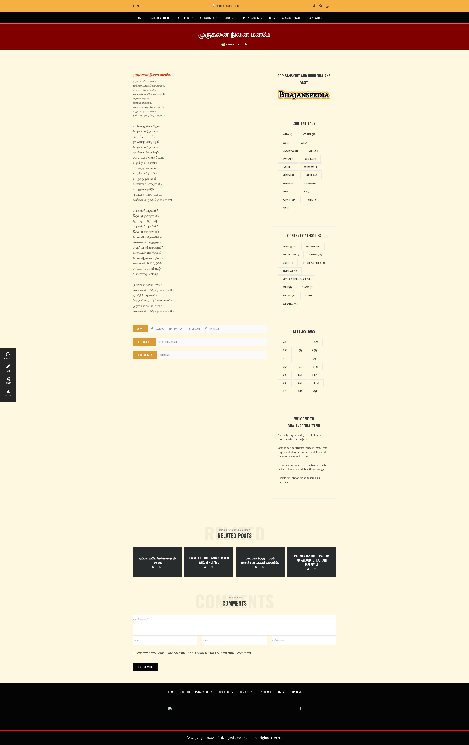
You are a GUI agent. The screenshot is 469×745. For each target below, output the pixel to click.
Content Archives (251, 18)
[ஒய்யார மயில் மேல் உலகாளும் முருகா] (157, 562)
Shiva (287, 191)
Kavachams (290, 271)
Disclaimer (265, 692)
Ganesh (314, 150)
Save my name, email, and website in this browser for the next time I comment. (194, 653)
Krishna (310, 158)
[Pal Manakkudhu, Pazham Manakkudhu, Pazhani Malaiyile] (311, 562)
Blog (272, 18)
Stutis (310, 295)
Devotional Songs (168, 342)
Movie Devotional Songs (297, 279)
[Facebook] (133, 6)
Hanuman (288, 158)
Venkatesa (289, 199)
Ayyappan (309, 134)
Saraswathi (311, 183)
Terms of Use (246, 692)
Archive (296, 692)
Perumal (288, 183)
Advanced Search (292, 18)
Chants (288, 262)
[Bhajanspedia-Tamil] (226, 5)
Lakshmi (288, 167)
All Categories (208, 18)
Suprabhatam (291, 303)
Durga (305, 142)
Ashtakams (313, 246)
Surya (306, 191)
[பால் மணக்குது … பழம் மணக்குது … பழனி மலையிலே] (260, 562)
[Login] (314, 6)
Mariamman (310, 167)
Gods (227, 18)
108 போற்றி (289, 246)
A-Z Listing (315, 18)
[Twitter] (138, 6)
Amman (287, 134)
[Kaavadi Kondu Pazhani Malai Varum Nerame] (208, 562)
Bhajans (315, 254)
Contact (282, 692)
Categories (183, 18)
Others (311, 175)
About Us (184, 692)
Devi (286, 142)
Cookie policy (225, 692)
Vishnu (311, 199)
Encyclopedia (290, 150)
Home (139, 18)
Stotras (289, 295)
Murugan (165, 355)
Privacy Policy (203, 692)
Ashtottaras (291, 254)
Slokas (307, 287)
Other (287, 287)
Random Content (159, 18)
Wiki (286, 207)
